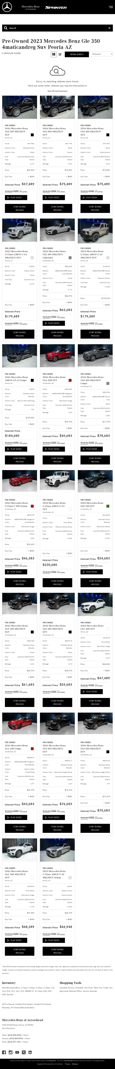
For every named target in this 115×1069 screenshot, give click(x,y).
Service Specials (90, 991)
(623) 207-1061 (14, 1042)
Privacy (67, 1064)
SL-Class (38, 991)
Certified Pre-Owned (24, 1004)
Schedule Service (67, 988)
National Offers (75, 991)
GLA (8, 991)
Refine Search (76, 54)
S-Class (39, 988)
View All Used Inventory (58, 91)
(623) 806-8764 (14, 1035)
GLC (13, 991)
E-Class (32, 988)
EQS (49, 991)
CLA (3, 991)
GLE (17, 991)
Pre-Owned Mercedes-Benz (22, 1007)
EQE (45, 991)
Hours (25, 1035)
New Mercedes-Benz (11, 988)
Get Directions (8, 1028)
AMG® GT (29, 991)
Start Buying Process (19, 208)
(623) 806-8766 (16, 1038)
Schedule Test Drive (84, 988)
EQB (4, 994)
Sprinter (10, 994)
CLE (52, 988)
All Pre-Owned (8, 1004)
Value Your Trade (101, 988)
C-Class (24, 988)
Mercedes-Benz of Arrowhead (22, 1020)
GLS (22, 991)
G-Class (46, 988)
